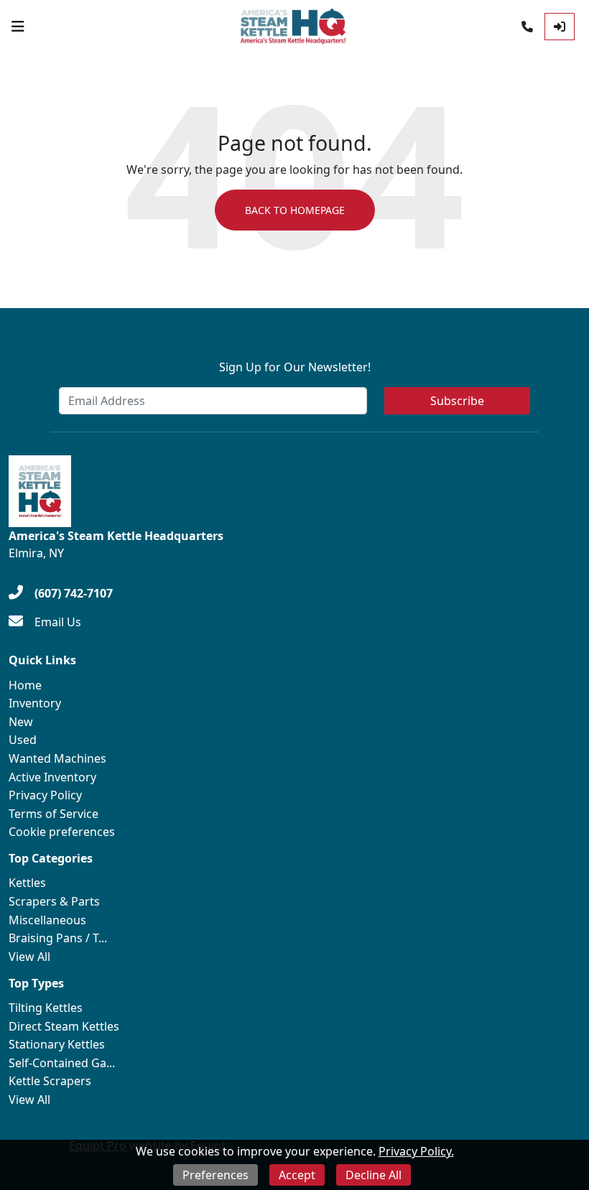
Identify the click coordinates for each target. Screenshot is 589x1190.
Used (23, 740)
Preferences (215, 1175)
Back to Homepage (295, 210)
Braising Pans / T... (58, 938)
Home (25, 685)
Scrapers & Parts (54, 901)
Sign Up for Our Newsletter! (295, 367)
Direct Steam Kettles (64, 1026)
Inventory (35, 703)
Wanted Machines (57, 758)
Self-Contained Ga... (62, 1063)
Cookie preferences (62, 832)
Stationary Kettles (57, 1044)
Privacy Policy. (416, 1151)
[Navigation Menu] (17, 27)
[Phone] (527, 26)
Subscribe (457, 401)
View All (29, 956)
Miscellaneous (47, 920)
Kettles (27, 883)
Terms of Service (53, 814)
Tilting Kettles (46, 1007)
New (21, 722)
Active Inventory (52, 777)
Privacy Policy (45, 795)
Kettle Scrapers (50, 1081)
